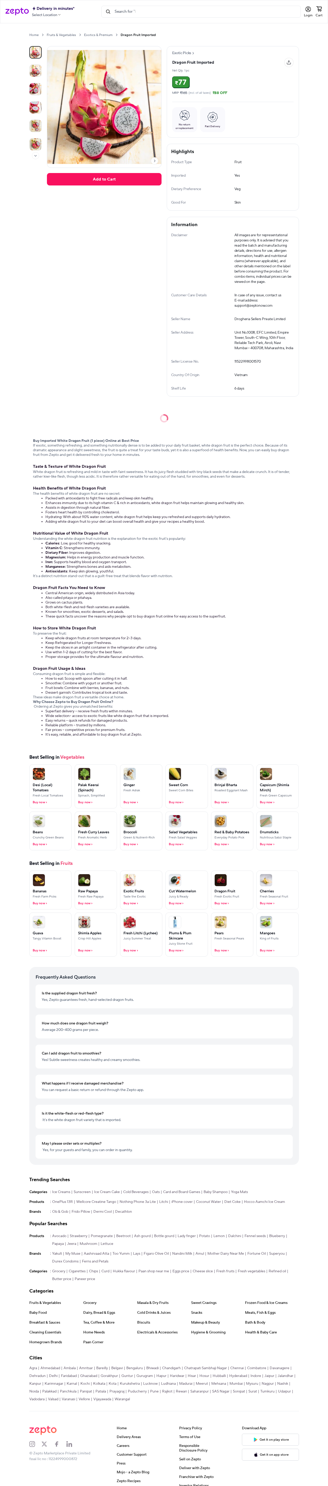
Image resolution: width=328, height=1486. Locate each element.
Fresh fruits (225, 1271)
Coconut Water (208, 1202)
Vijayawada (102, 1399)
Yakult (57, 1253)
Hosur (204, 1376)
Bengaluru (134, 1368)
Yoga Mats (239, 1192)
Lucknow (150, 1383)
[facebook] (60, 1444)
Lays (136, 1253)
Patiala (100, 1391)
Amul (200, 1253)
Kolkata (99, 1383)
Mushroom (88, 1243)
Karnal (72, 1383)
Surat (252, 1391)
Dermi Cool (102, 1211)
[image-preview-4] (35, 126)
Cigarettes (77, 1271)
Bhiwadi (152, 1368)
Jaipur (269, 1376)
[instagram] (35, 1444)
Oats (156, 1192)
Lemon (219, 1236)
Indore (255, 1376)
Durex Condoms (65, 1261)
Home (34, 35)
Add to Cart (104, 179)
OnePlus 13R (62, 1202)
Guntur (127, 1376)
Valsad (53, 1399)
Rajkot (167, 1391)
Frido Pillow (81, 1211)
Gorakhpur (109, 1376)
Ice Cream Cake (107, 1192)
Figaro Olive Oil (156, 1253)
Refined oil (277, 1271)
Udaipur (284, 1391)
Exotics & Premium (98, 35)
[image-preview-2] (35, 89)
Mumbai (236, 1383)
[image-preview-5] (35, 144)
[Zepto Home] (17, 12)
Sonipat (239, 1391)
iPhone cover (182, 1202)
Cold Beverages (136, 1192)
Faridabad (69, 1376)
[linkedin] (72, 1444)
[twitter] (47, 1444)
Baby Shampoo (216, 1192)
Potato (204, 1236)
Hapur (161, 1376)
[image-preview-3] (35, 107)
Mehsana (218, 1383)
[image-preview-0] (35, 52)
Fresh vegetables (251, 1271)
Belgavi (117, 1368)
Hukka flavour (124, 1271)
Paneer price (85, 1279)
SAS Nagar (220, 1391)
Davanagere (279, 1368)
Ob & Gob (60, 1211)
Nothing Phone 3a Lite (138, 1202)
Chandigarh (171, 1368)
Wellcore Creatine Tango (96, 1202)
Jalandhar (285, 1376)
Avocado (59, 1236)
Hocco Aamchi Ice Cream (264, 1202)
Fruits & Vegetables (61, 35)
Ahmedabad (50, 1368)
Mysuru (252, 1383)
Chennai (237, 1368)
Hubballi (219, 1376)
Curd (105, 1271)
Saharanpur (199, 1391)
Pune (154, 1391)
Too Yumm (121, 1253)
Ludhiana (168, 1383)
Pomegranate (102, 1236)
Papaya (58, 1243)
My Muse (72, 1253)
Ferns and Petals (95, 1261)
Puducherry (137, 1391)
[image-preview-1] (35, 70)
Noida (34, 1391)
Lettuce (107, 1243)
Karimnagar (54, 1383)
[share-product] (289, 62)
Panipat (86, 1391)
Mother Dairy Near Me (225, 1253)
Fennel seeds (255, 1236)
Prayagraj (116, 1391)
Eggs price (180, 1271)
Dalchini (234, 1236)
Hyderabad (238, 1376)
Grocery (58, 1271)
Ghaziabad (88, 1376)
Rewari (181, 1391)
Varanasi (68, 1399)
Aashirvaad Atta (96, 1253)
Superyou (277, 1253)
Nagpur (268, 1383)
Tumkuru (267, 1391)
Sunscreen (82, 1192)
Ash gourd (142, 1236)
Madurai (185, 1383)
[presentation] (43, 35)
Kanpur (35, 1383)
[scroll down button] (35, 155)
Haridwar (177, 1376)
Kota (112, 1383)
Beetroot (123, 1236)
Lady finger (187, 1236)
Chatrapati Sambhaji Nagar (205, 1368)
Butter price (61, 1279)
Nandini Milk (182, 1253)
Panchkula (68, 1391)
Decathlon (123, 1211)
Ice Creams (61, 1192)
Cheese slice (203, 1271)
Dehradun (37, 1376)
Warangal (122, 1399)
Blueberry (277, 1236)
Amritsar (86, 1368)
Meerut (202, 1383)
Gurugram (144, 1376)
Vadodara (37, 1399)
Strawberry (78, 1236)
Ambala (70, 1368)
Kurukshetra (130, 1383)
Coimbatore (256, 1368)
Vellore (84, 1399)
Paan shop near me (153, 1271)
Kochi (85, 1383)
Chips (93, 1271)
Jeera (71, 1243)
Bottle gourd (164, 1236)
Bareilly (102, 1368)
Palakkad (49, 1391)
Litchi (163, 1202)
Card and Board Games (181, 1192)
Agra (33, 1368)
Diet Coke (232, 1202)
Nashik (282, 1383)
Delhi (53, 1376)
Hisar (192, 1376)
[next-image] (154, 160)
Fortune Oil (256, 1253)
